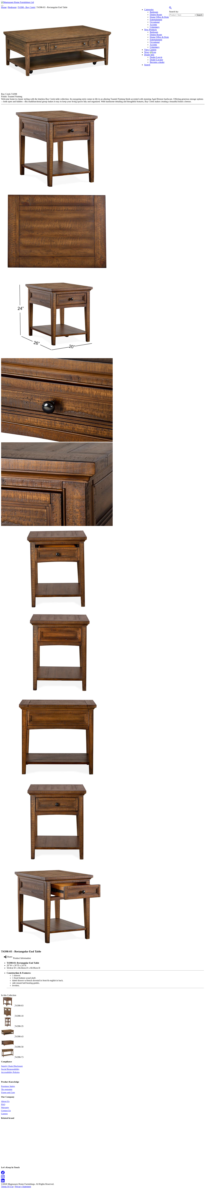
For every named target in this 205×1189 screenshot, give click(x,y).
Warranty (5, 1107)
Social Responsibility (10, 1069)
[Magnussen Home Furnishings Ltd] (17, 2)
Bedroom (12, 7)
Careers (4, 1113)
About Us (5, 1101)
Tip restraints (6, 1089)
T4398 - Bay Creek (26, 7)
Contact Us (6, 1110)
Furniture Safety (8, 1086)
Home (4, 7)
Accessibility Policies (10, 1072)
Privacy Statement (23, 1186)
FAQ (3, 1104)
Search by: (174, 11)
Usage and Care (8, 1092)
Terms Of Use (7, 1186)
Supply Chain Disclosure (12, 1066)
